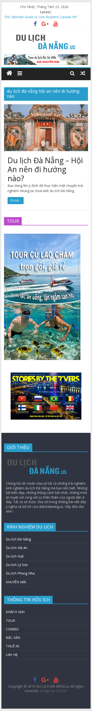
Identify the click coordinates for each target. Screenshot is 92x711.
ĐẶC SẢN (13, 637)
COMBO (12, 629)
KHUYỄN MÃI (16, 582)
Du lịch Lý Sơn (17, 564)
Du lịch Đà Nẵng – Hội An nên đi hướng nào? (45, 169)
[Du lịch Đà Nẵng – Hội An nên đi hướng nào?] (46, 107)
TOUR (10, 620)
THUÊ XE (12, 646)
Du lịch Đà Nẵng (18, 539)
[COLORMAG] (37, 458)
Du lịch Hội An (16, 547)
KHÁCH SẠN (15, 612)
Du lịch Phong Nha (20, 573)
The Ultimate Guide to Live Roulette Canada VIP (40, 17)
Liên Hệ (11, 654)
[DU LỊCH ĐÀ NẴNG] (9, 73)
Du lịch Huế (15, 556)
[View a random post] (83, 73)
